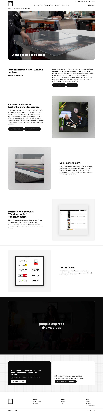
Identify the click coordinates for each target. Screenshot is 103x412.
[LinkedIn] (90, 410)
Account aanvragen (37, 401)
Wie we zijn (58, 5)
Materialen (60, 85)
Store (67, 5)
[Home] (10, 402)
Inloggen (91, 5)
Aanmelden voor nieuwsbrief (66, 381)
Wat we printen (38, 5)
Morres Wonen (17, 129)
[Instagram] (94, 410)
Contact (91, 1)
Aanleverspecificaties (90, 405)
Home (9, 8)
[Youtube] (92, 410)
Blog (87, 1)
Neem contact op (19, 381)
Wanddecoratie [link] (26, 8)
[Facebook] (88, 410)
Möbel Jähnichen (33, 129)
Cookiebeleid (10, 410)
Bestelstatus (35, 403)
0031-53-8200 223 (81, 1)
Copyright (16, 410)
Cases (63, 5)
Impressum (88, 403)
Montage (73, 85)
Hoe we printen (48, 5)
